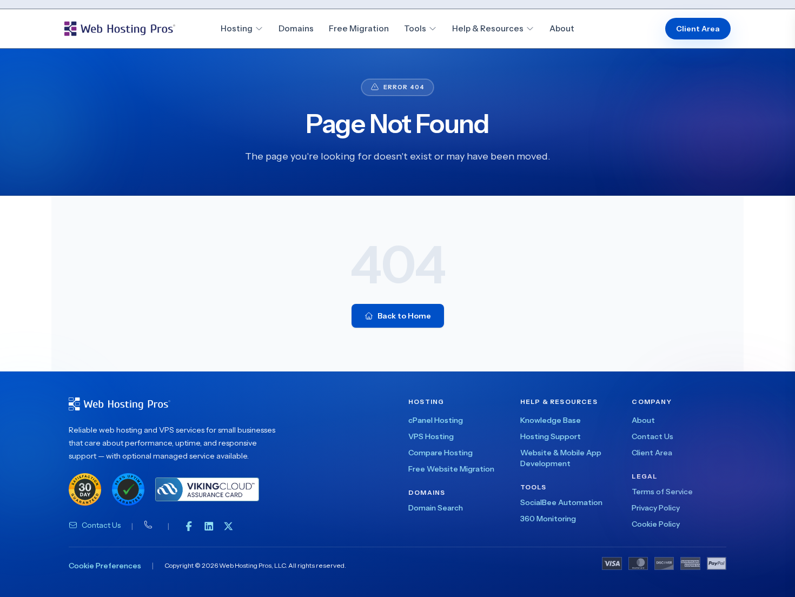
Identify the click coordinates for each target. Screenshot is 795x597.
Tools (415, 28)
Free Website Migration (451, 469)
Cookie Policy (656, 524)
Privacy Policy (656, 508)
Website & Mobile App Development (560, 458)
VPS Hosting (431, 436)
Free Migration (359, 28)
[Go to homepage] (119, 28)
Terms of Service (662, 491)
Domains (296, 28)
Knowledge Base (550, 420)
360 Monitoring (548, 518)
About (561, 28)
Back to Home (404, 316)
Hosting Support (550, 436)
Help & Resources (488, 28)
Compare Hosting (440, 452)
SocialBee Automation (561, 502)
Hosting (237, 28)
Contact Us (101, 525)
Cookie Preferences (105, 566)
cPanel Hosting (435, 420)
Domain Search (435, 508)
